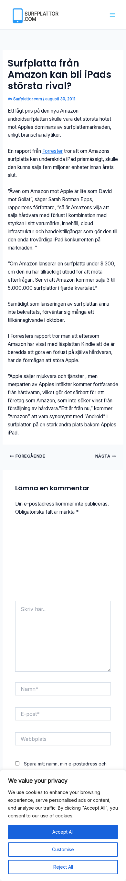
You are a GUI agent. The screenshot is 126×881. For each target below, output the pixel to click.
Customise (63, 849)
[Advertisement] (63, 561)
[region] (63, 825)
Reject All (63, 867)
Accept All (63, 832)
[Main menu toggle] (113, 15)
